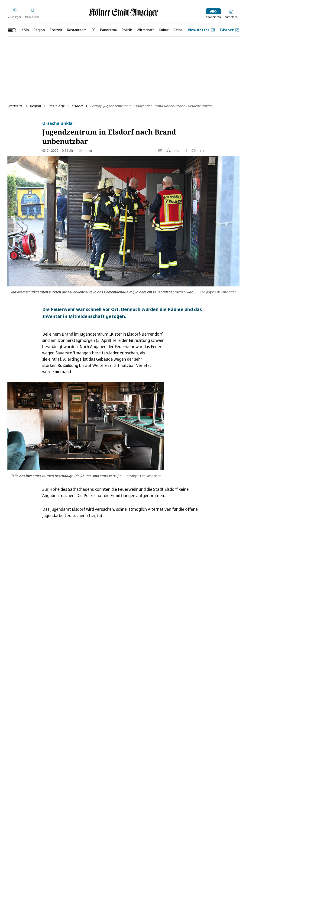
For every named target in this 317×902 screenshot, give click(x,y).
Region (35, 106)
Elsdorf (77, 106)
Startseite (15, 106)
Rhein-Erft (56, 106)
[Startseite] (123, 12)
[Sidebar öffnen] (12, 30)
